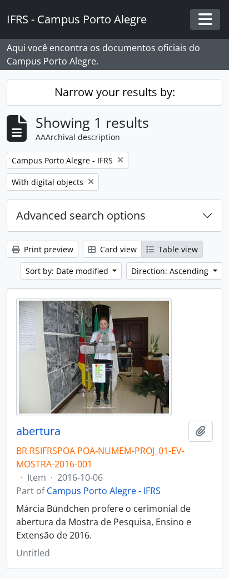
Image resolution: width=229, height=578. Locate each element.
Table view (177, 249)
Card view (117, 249)
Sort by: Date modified (68, 271)
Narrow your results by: (114, 91)
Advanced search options (81, 215)
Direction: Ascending (171, 271)
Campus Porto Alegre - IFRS (104, 491)
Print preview (47, 249)
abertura (38, 431)
